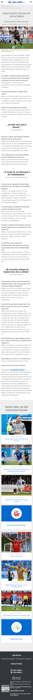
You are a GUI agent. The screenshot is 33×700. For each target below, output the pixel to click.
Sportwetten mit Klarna (17, 370)
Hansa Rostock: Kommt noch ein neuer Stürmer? (16, 440)
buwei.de (12, 686)
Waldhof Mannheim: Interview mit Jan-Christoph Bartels (16, 586)
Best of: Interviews (16, 556)
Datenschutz (20, 659)
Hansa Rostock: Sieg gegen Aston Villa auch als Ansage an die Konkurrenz (16, 470)
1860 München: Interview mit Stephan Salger (16, 615)
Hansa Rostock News (8, 6)
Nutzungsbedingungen (8, 659)
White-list (16, 695)
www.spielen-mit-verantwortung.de (24, 686)
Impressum (28, 659)
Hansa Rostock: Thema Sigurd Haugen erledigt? (16, 500)
